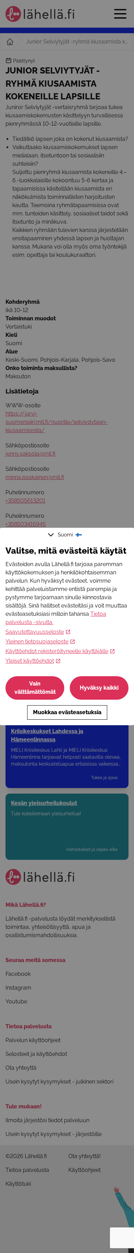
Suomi (65, 535)
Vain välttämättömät (35, 687)
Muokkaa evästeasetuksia (67, 712)
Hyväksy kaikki (99, 687)
